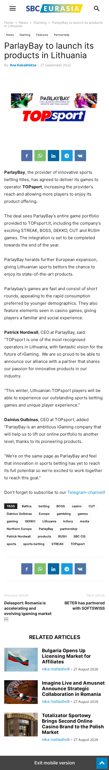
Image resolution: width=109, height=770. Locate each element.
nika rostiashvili (56, 668)
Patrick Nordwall (19, 536)
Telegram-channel (85, 492)
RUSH (62, 536)
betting (44, 506)
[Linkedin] (53, 155)
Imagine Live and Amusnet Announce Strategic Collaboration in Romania (73, 688)
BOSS (60, 506)
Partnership (61, 34)
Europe (44, 514)
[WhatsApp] (40, 155)
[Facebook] (26, 155)
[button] (12, 8)
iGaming (40, 22)
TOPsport (77, 544)
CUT (92, 506)
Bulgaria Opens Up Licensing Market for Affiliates (66, 656)
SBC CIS (80, 536)
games (83, 514)
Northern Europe (19, 529)
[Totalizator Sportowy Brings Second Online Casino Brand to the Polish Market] (21, 725)
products (44, 536)
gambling (64, 514)
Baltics (27, 506)
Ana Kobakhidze (23, 65)
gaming (12, 521)
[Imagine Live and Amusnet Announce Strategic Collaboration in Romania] (21, 692)
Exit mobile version (54, 763)
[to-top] (102, 761)
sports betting (33, 544)
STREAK (57, 544)
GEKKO (30, 521)
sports (11, 544)
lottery (68, 521)
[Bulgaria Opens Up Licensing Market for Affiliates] (21, 660)
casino (77, 506)
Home (8, 22)
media (84, 521)
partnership (68, 529)
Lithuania (49, 521)
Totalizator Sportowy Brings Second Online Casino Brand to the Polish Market (73, 724)
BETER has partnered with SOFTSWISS (85, 605)
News (23, 22)
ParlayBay (46, 529)
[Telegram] (67, 155)
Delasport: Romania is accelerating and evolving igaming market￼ (27, 610)
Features (42, 34)
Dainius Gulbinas (19, 514)
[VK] (80, 155)
